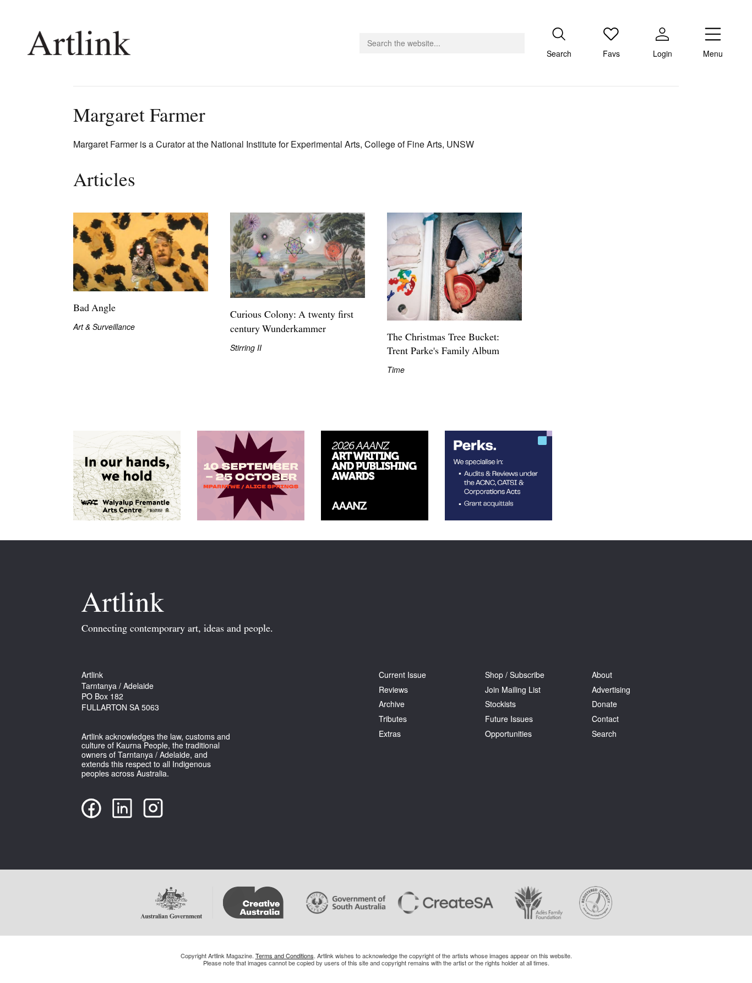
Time (396, 370)
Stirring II (245, 348)
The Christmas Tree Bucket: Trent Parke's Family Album (443, 345)
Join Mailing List (513, 690)
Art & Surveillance (104, 327)
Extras (390, 734)
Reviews (393, 690)
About (602, 675)
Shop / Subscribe (514, 675)
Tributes (393, 719)
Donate (604, 704)
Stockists (500, 704)
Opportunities (508, 734)
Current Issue (402, 675)
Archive (392, 704)
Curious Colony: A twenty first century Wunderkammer (291, 322)
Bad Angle (94, 309)
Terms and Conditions (284, 955)
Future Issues (509, 719)
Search (604, 734)
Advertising (611, 690)
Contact (605, 719)
